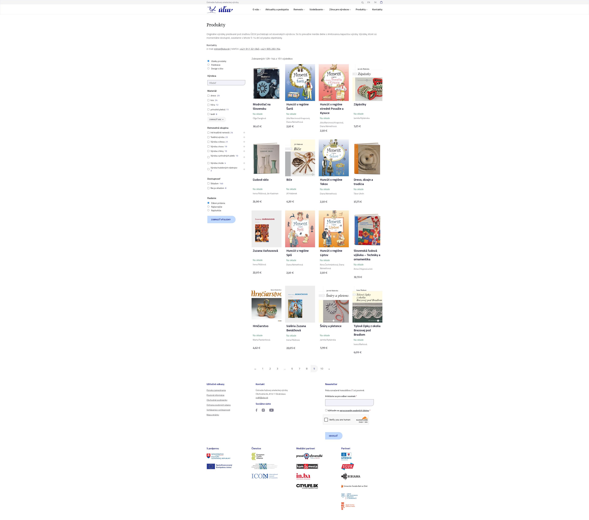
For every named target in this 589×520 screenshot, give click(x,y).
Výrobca (211, 76)
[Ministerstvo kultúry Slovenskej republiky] (227, 456)
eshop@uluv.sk (222, 49)
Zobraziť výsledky (221, 219)
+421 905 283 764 (270, 49)
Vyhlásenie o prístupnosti (218, 409)
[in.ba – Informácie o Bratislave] (317, 476)
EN (368, 2)
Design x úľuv (217, 68)
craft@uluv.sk (262, 397)
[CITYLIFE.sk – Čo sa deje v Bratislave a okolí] (317, 486)
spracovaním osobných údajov (354, 410)
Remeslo (298, 9)
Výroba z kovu (217, 146)
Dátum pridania (218, 203)
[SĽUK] (362, 466)
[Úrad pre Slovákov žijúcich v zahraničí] (362, 496)
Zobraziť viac (215, 119)
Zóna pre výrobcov (339, 9)
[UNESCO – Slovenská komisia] (362, 456)
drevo (213, 95)
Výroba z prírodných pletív (223, 155)
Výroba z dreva (218, 141)
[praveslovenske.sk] (317, 456)
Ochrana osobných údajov (219, 404)
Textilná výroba (217, 137)
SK (375, 2)
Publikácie (215, 65)
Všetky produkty (218, 61)
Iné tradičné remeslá (220, 132)
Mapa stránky (213, 414)
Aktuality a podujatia (277, 9)
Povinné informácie (215, 395)
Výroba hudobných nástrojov (224, 167)
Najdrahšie (216, 210)
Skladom (215, 183)
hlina (213, 104)
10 (321, 368)
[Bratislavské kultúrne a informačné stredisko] (362, 506)
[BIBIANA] (362, 476)
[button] (243, 132)
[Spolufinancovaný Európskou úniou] (227, 466)
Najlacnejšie (216, 206)
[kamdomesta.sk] (317, 466)
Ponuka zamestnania (216, 390)
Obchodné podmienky (217, 400)
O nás (256, 9)
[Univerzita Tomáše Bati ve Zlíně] (362, 486)
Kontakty (377, 9)
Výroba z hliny (217, 151)
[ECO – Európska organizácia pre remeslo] (272, 466)
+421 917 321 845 (249, 49)
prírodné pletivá (218, 109)
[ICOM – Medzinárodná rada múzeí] (272, 476)
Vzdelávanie (316, 9)
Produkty (361, 9)
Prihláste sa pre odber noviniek (341, 396)
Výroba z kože (217, 163)
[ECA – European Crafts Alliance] (272, 456)
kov (212, 100)
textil (213, 114)
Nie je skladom (217, 188)
